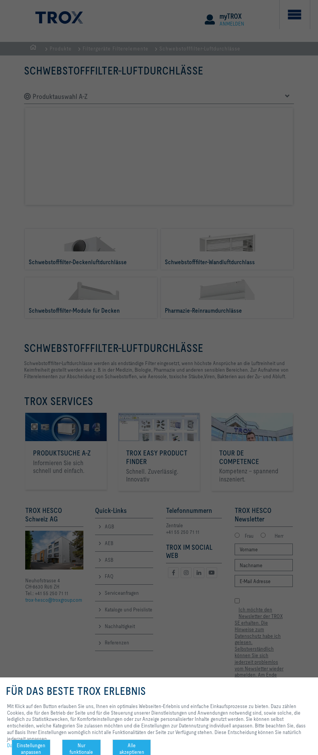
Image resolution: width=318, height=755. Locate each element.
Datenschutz (20, 745)
